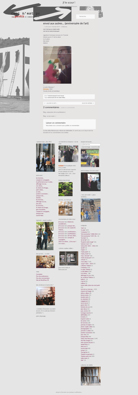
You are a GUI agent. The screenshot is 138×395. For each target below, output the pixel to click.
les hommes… (40, 178)
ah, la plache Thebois (87, 277)
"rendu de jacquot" (52, 95)
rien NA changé (85, 340)
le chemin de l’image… (42, 188)
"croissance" (84, 232)
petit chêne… (40, 190)
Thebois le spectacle (86, 354)
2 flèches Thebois (86, 265)
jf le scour (48, 26)
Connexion (39, 274)
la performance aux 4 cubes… (44, 182)
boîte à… (83, 279)
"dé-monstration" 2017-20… (89, 236)
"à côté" (83, 230)
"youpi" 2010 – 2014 (87, 263)
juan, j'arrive (84, 311)
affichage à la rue (86, 275)
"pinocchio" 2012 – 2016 (88, 246)
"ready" (83, 250)
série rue (83, 346)
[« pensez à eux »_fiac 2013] (45, 157)
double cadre (84, 297)
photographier (85, 328)
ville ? (82, 360)
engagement (84, 301)
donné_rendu (84, 295)
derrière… (39, 197)
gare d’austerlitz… (41, 209)
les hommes (84, 323)
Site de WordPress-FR (42, 280)
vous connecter (57, 125)
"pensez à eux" (85, 244)
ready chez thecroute (87, 338)
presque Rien (84, 336)
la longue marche (86, 313)
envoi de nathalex (88, 103)
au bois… (38, 192)
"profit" (83, 248)
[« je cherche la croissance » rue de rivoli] (68, 153)
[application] (57, 65)
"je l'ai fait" (84, 240)
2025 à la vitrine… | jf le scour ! (67, 241)
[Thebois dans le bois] (65, 189)
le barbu (83, 317)
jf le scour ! (69, 2)
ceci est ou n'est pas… (87, 289)
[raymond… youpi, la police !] (44, 236)
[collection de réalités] (91, 376)
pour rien (83, 334)
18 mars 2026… (72, 235)
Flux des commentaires (42, 278)
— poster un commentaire (67, 107)
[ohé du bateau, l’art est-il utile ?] (91, 181)
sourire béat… (40, 215)
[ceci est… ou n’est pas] (65, 208)
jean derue (84, 309)
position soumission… (42, 194)
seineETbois (84, 344)
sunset (83, 350)
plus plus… (39, 203)
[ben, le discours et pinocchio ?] (45, 296)
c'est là (83, 281)
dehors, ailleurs (85, 293)
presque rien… (40, 196)
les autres (83, 321)
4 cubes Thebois (85, 269)
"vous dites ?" (85, 261)
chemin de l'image (86, 291)
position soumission (86, 332)
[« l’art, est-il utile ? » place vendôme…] (91, 210)
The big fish (84, 352)
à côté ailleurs (85, 271)
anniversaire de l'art (53, 97)
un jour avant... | (51, 116)
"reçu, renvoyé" (85, 256)
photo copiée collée (86, 326)
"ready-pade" (84, 252)
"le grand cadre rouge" (87, 242)
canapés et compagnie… (43, 180)
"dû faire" (83, 238)
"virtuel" (83, 259)
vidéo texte (84, 358)
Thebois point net (86, 356)
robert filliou (62, 97)
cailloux (83, 283)
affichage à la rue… (41, 184)
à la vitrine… (39, 186)
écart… (64, 243)
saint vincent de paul (87, 342)
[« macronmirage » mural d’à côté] (90, 157)
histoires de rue (85, 307)
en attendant (84, 299)
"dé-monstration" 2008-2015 (89, 234)
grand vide (84, 305)
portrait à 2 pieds (86, 330)
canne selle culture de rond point (90, 285)
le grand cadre (85, 319)
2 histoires (84, 267)
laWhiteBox (84, 315)
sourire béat (84, 348)
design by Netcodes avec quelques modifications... (69, 392)
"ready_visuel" (85, 254)
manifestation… (72, 231)
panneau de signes (86, 325)
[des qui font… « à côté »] (45, 261)
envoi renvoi (60, 95)
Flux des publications (42, 276)
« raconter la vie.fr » (50, 103)
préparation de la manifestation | (56, 112)
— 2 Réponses (63, 26)
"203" (82, 228)
